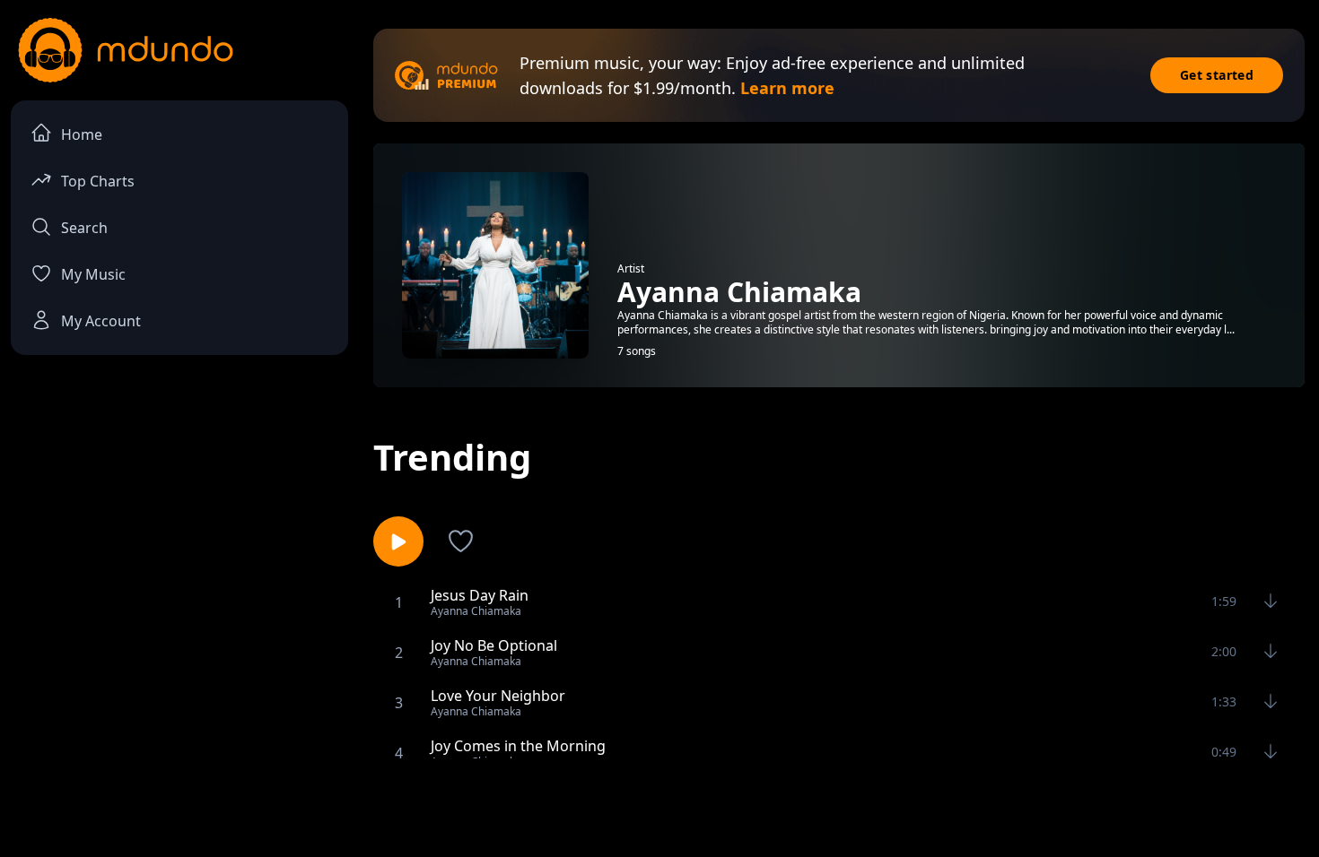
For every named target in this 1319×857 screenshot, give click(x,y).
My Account (101, 321)
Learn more (787, 88)
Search (84, 228)
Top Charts (98, 181)
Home (81, 134)
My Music (93, 274)
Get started (1216, 74)
